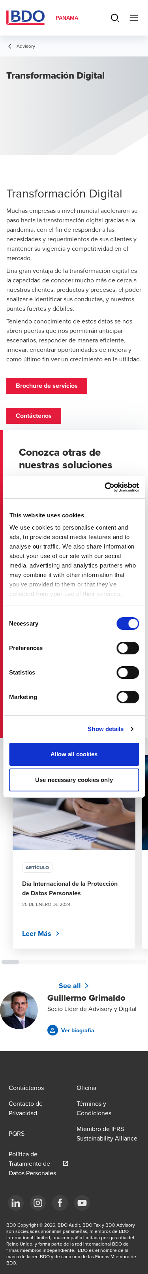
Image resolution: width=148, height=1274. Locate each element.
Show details (106, 728)
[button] (46, 386)
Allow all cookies (74, 754)
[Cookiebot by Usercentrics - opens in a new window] (105, 487)
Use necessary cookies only (74, 779)
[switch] (127, 648)
